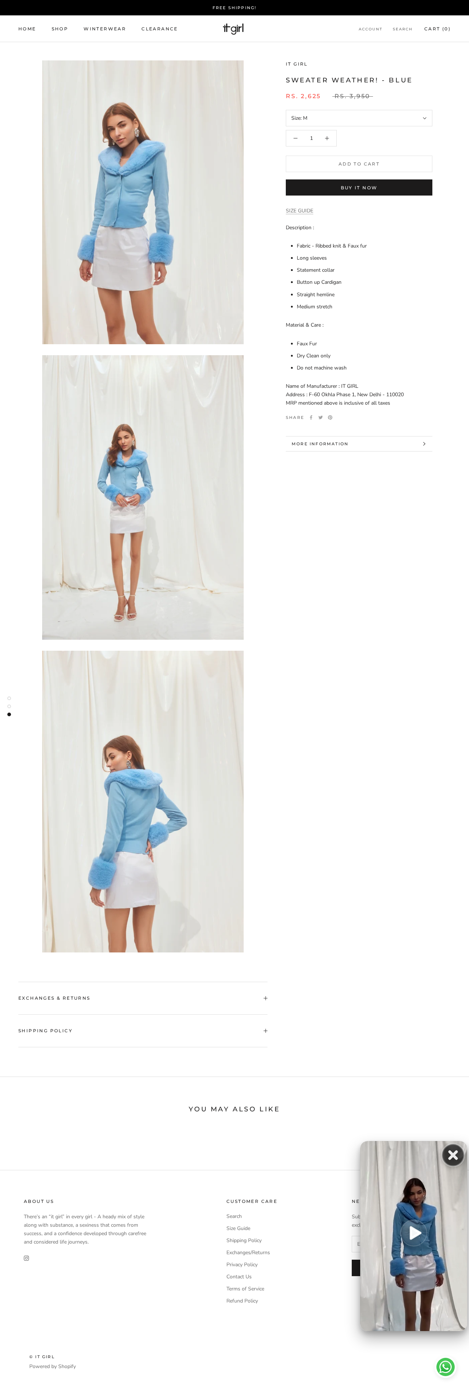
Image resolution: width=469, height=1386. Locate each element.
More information (320, 443)
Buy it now (359, 187)
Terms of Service (245, 1288)
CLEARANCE (159, 28)
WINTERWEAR (105, 28)
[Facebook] (311, 417)
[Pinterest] (330, 417)
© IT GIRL (42, 1356)
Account (371, 29)
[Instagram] (26, 1257)
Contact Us (239, 1276)
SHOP (60, 28)
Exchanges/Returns (248, 1252)
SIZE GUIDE (299, 210)
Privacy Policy (242, 1264)
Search (403, 29)
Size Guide (238, 1228)
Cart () (437, 28)
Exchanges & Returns (54, 998)
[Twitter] (320, 417)
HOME (27, 28)
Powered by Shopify (52, 1366)
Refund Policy (242, 1300)
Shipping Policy (45, 1030)
